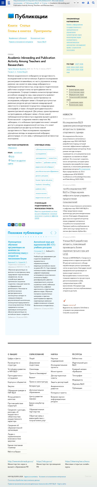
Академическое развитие (57, 387)
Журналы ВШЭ (78, 384)
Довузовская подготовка (34, 364)
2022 (81, 67)
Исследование (84, 169)
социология (76, 47)
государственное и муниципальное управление (74, 29)
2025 (68, 67)
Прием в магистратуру (38, 381)
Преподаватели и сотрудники (15, 376)
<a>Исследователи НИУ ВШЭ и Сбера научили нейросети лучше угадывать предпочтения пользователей (76, 195)
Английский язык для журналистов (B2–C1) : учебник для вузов (45, 244)
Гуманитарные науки (76, 89)
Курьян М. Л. (22, 262)
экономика (71, 50)
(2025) (46, 214)
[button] (18, 237)
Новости (67, 114)
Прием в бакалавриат (38, 373)
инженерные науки (74, 37)
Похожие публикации (25, 232)
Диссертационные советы (58, 376)
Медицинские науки (76, 94)
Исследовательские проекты (59, 366)
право (69, 47)
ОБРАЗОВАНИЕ (36, 354)
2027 (77, 64)
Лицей (31, 358)
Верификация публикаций (18, 38)
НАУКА (54, 354)
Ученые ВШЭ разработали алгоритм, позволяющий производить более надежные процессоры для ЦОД (76, 247)
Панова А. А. (12, 72)
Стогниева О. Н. (39, 251)
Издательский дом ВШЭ (79, 364)
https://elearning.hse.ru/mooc (77, 461)
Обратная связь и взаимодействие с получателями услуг (37, 418)
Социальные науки (76, 102)
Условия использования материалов (52, 476)
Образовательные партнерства (36, 410)
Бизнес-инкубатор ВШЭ (36, 404)
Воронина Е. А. (13, 262)
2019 (77, 70)
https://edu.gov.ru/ (44, 461)
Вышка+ (32, 377)
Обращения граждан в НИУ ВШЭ (17, 391)
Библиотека (77, 358)
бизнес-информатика (75, 24)
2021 (68, 70)
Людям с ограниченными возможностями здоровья (14, 437)
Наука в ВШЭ (41, 42)
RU (75, 3)
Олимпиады (34, 369)
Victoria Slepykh (22, 72)
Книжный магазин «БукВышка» (79, 370)
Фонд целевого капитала (14, 398)
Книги (12, 25)
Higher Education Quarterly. (17, 69)
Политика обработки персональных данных (24, 480)
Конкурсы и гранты (59, 392)
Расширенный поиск (38, 38)
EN (78, 3)
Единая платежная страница (15, 446)
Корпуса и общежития (17, 382)
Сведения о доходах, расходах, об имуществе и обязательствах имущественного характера (17, 415)
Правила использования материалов (21, 42)
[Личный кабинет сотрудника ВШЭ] (88, 3)
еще (68, 72)
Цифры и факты (14, 358)
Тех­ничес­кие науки (76, 104)
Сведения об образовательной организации (15, 427)
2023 (77, 67)
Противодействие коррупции (15, 404)
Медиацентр (77, 380)
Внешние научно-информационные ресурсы (58, 399)
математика (71, 45)
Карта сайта (61, 484)
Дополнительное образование (36, 391)
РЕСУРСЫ (77, 354)
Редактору (88, 476)
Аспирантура (34, 386)
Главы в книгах (19, 31)
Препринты (42, 31)
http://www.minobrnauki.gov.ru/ (20, 461)
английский (18, 153)
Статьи (25, 25)
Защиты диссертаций (59, 382)
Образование (12, 148)
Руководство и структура (14, 364)
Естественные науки (76, 92)
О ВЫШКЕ (12, 354)
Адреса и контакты (31, 476)
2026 (81, 64)
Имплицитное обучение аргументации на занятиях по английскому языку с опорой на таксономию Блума (18, 250)
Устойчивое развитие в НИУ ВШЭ (17, 370)
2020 (73, 70)
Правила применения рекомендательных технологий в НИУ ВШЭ (32, 484)
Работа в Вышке (14, 451)
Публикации (31, 16)
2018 (81, 70)
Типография (77, 375)
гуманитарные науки (74, 35)
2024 (73, 67)
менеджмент (81, 45)
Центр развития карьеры (36, 397)
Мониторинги (56, 371)
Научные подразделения (57, 359)
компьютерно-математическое (73, 41)
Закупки (11, 386)
